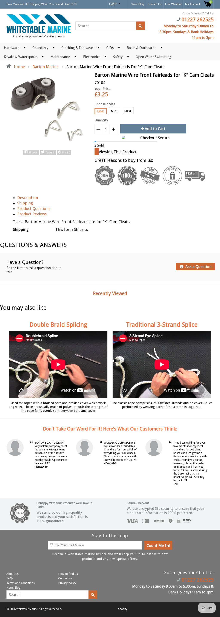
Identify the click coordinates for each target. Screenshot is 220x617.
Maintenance (60, 57)
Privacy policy (67, 583)
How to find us (68, 574)
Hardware (11, 48)
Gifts (110, 48)
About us (12, 574)
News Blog (137, 4)
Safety (118, 57)
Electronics (91, 57)
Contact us (65, 578)
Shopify (122, 609)
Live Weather (173, 4)
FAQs (9, 578)
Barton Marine (45, 66)
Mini (100, 111)
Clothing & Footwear (77, 48)
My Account (192, 4)
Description (27, 197)
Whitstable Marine (27, 609)
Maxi (127, 111)
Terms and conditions (20, 583)
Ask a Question (198, 266)
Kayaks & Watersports (20, 57)
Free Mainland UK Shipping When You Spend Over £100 (41, 4)
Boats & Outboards (141, 48)
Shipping (25, 203)
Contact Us (155, 4)
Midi (114, 111)
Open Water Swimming (153, 57)
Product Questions (33, 208)
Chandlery (40, 48)
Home (19, 66)
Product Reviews (32, 214)
